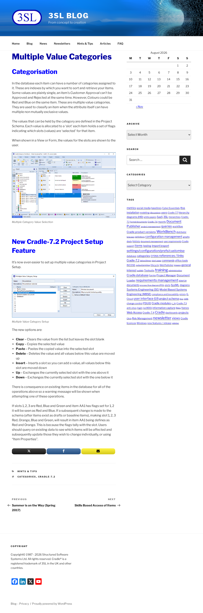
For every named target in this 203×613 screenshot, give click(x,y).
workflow (177, 226)
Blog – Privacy (20, 603)
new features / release (159, 323)
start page (156, 260)
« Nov (139, 106)
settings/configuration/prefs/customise (156, 251)
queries (166, 226)
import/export (160, 245)
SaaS (160, 216)
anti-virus (132, 307)
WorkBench (166, 231)
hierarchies (175, 217)
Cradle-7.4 (148, 312)
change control (135, 303)
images (177, 265)
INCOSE (131, 265)
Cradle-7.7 (173, 212)
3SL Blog (68, 15)
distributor (181, 232)
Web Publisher (166, 265)
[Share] (64, 451)
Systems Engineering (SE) (143, 289)
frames (185, 307)
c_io (173, 303)
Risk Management (142, 318)
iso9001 (147, 307)
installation (133, 212)
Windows (142, 323)
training (161, 270)
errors (182, 294)
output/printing (143, 265)
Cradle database (137, 275)
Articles (105, 43)
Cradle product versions (141, 231)
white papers (150, 217)
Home (16, 43)
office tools (181, 260)
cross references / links (167, 256)
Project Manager (166, 275)
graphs (186, 237)
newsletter (162, 318)
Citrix (129, 318)
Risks (178, 308)
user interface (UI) (146, 298)
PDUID (147, 303)
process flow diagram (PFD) (152, 285)
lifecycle (154, 265)
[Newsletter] (98, 451)
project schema (169, 298)
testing (147, 245)
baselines (156, 208)
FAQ (120, 43)
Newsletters (62, 43)
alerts (167, 285)
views (176, 318)
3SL (165, 216)
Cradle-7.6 (153, 222)
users (164, 212)
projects (183, 312)
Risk (182, 208)
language (130, 237)
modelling (144, 212)
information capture (163, 307)
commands (168, 260)
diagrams (185, 285)
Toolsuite (149, 270)
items (139, 245)
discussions (155, 212)
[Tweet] (29, 451)
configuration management (163, 236)
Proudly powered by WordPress (52, 603)
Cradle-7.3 (181, 303)
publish (140, 270)
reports (162, 221)
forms (152, 275)
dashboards (171, 312)
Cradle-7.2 (47, 476)
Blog (30, 43)
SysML (175, 285)
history (136, 241)
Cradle (160, 312)
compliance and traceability (165, 294)
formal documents (138, 222)
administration (175, 270)
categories (26, 476)
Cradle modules (161, 303)
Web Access (134, 312)
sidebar (175, 323)
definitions (140, 237)
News (43, 43)
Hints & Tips (85, 43)
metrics (131, 207)
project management (151, 226)
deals (129, 241)
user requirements (172, 241)
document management (152, 241)
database (131, 256)
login (140, 307)
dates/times (145, 260)
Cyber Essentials (171, 208)
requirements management (157, 280)
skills (186, 299)
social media (144, 207)
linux (181, 299)
